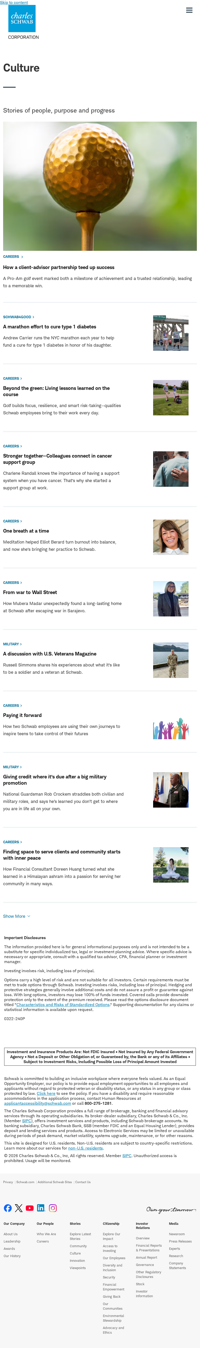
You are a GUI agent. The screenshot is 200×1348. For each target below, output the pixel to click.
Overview (142, 1238)
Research (176, 1256)
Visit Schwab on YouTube (30, 1208)
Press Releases (180, 1241)
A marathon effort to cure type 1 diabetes (49, 327)
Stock (140, 1284)
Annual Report (146, 1257)
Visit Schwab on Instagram (53, 1208)
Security (109, 1277)
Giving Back (112, 1296)
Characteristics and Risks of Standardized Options (63, 1004)
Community (78, 1246)
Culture (75, 1253)
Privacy (8, 1182)
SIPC (26, 1120)
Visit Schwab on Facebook (8, 1208)
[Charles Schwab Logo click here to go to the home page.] (38, 22)
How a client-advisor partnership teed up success (58, 267)
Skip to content (14, 2)
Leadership (12, 1241)
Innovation (77, 1260)
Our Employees (114, 1258)
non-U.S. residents (85, 1148)
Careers (43, 1241)
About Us (10, 1234)
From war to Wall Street (30, 592)
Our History (12, 1256)
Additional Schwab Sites (55, 1182)
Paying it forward (22, 715)
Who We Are (46, 1234)
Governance (145, 1265)
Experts (174, 1248)
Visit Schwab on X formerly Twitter (19, 1208)
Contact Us (83, 1182)
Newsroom (177, 1234)
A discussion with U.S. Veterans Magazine (49, 654)
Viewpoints (78, 1268)
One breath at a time (26, 531)
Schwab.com (25, 1182)
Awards (9, 1248)
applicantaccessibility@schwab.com (37, 1103)
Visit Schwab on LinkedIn (41, 1208)
